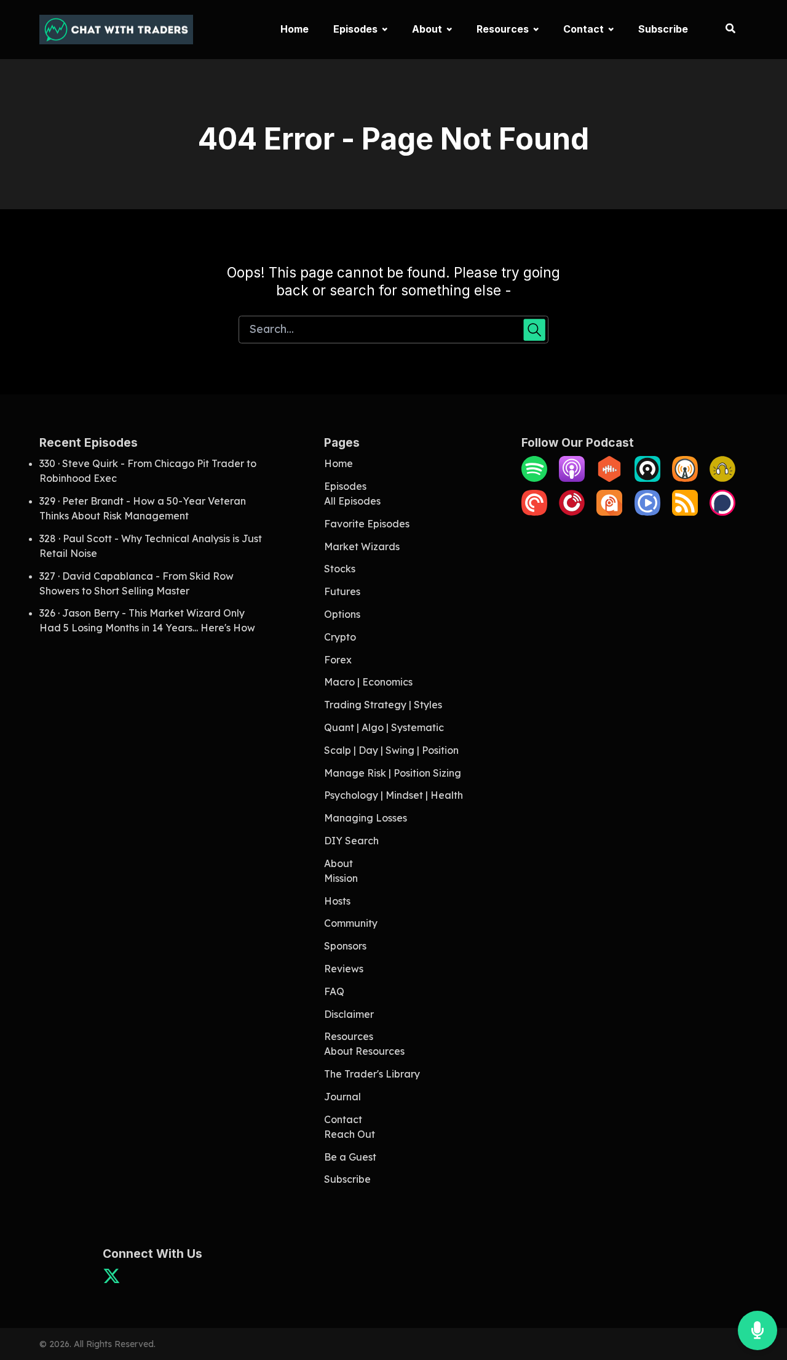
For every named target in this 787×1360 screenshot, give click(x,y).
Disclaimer (349, 1014)
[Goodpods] (722, 478)
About (427, 29)
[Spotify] (534, 478)
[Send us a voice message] (757, 1331)
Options (342, 614)
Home (294, 29)
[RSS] (685, 512)
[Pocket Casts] (534, 512)
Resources (503, 29)
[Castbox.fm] (609, 478)
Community (351, 923)
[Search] (724, 29)
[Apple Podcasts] (572, 478)
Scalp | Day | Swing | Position (391, 750)
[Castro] (647, 478)
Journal (342, 1096)
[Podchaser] (722, 512)
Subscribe (663, 29)
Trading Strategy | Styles (383, 704)
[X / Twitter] (112, 1280)
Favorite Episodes (366, 524)
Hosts (337, 901)
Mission (341, 878)
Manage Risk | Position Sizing (392, 773)
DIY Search (351, 840)
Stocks (339, 568)
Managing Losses (365, 818)
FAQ (334, 991)
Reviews (343, 968)
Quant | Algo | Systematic (384, 727)
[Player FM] (572, 512)
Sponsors (345, 946)
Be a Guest (350, 1157)
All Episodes (352, 501)
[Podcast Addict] (609, 512)
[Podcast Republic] (647, 512)
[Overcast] (685, 478)
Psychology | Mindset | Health (393, 795)
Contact (583, 29)
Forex (338, 660)
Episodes (355, 29)
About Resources (364, 1051)
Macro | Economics (368, 682)
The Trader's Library (372, 1074)
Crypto (340, 637)
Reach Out (349, 1134)
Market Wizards (362, 546)
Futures (342, 591)
